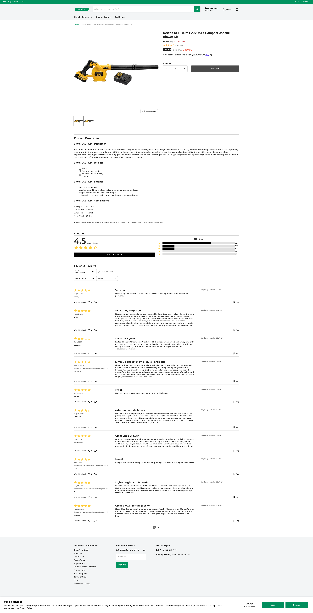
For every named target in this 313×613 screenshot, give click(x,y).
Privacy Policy (26, 608)
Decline (296, 605)
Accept (273, 605)
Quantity (167, 63)
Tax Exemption (80, 573)
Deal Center (119, 17)
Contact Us (79, 556)
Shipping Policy (80, 563)
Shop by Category (82, 17)
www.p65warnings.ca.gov (156, 222)
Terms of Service (81, 577)
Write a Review (114, 255)
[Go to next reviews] (163, 527)
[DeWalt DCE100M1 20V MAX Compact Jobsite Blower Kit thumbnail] (78, 121)
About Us (78, 553)
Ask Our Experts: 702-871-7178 (14, 2)
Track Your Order (301, 2)
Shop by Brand (103, 17)
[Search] (197, 9)
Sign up (122, 564)
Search (77, 580)
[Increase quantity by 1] (185, 68)
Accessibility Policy (82, 583)
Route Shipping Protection (85, 567)
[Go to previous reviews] (150, 527)
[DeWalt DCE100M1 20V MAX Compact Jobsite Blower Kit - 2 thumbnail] (89, 121)
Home (76, 25)
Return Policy (79, 560)
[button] (198, 243)
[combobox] (84, 271)
